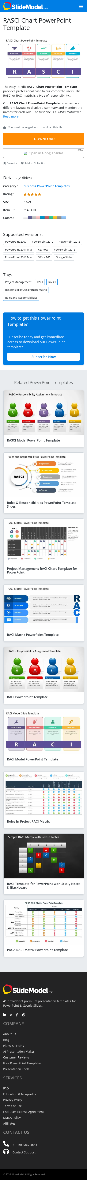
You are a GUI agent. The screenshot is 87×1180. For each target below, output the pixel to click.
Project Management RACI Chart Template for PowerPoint (42, 570)
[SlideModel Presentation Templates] (25, 6)
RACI (40, 282)
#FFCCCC (38, 217)
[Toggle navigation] (76, 6)
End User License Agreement (23, 1112)
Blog (6, 1040)
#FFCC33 (55, 217)
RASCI (52, 282)
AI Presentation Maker (18, 1051)
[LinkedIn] (4, 1015)
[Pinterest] (23, 1015)
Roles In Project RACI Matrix (28, 821)
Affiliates (9, 1123)
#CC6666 (47, 217)
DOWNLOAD (44, 139)
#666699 (30, 217)
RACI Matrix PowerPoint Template (33, 634)
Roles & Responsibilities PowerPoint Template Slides (41, 504)
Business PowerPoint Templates (46, 186)
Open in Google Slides (55, 151)
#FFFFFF (25, 217)
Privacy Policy (12, 1100)
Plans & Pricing (13, 1046)
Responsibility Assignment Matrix (26, 290)
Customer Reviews (16, 1057)
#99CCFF (63, 217)
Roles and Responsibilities (21, 297)
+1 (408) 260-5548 (24, 1145)
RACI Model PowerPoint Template (32, 759)
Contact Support (23, 1152)
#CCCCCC (34, 217)
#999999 (59, 217)
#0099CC (42, 217)
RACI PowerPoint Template (27, 697)
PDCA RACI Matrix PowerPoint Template (37, 950)
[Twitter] (11, 1015)
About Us (9, 1034)
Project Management (18, 282)
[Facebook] (17, 1015)
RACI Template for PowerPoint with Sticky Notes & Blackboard (43, 885)
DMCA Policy (12, 1118)
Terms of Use (12, 1106)
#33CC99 (51, 217)
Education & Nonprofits (19, 1094)
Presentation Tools (16, 1069)
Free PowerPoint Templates (22, 1063)
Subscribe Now (43, 357)
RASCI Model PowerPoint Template (33, 440)
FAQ (6, 1088)
